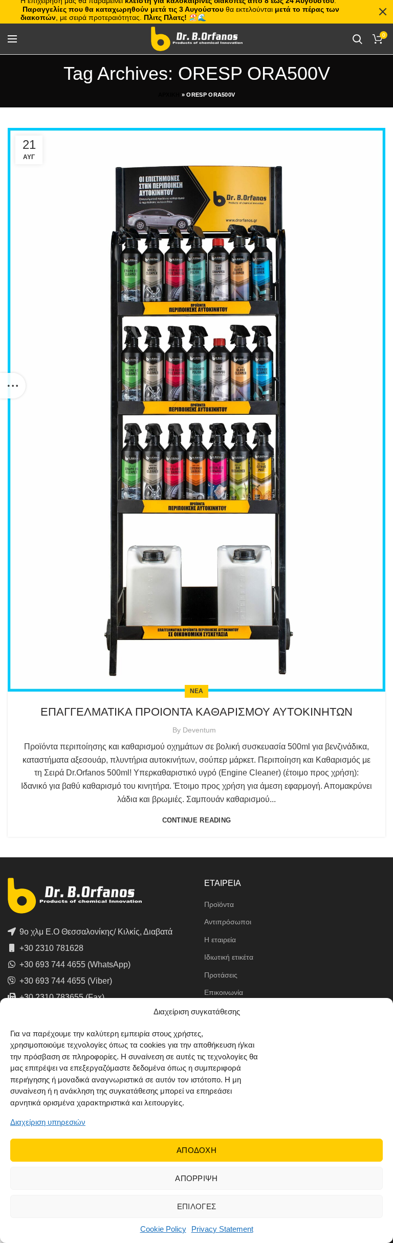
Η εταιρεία (220, 940)
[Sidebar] (13, 385)
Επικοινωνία (223, 992)
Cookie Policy (163, 1229)
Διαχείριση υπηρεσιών (47, 1122)
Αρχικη (169, 95)
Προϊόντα (219, 904)
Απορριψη (196, 1178)
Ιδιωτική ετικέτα (228, 957)
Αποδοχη (196, 1150)
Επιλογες (196, 1206)
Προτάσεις (220, 975)
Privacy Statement (222, 1229)
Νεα (197, 691)
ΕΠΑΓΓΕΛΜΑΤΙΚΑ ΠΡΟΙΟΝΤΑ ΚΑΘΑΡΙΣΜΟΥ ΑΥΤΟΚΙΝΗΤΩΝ (196, 711)
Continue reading (196, 820)
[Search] (357, 39)
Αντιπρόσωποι (227, 922)
